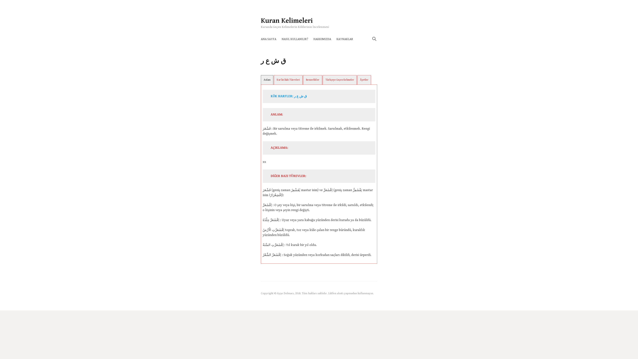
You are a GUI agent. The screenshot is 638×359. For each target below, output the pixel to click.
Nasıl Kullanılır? (295, 39)
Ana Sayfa (268, 39)
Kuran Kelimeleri (287, 21)
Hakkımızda (322, 39)
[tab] (267, 80)
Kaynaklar (344, 39)
